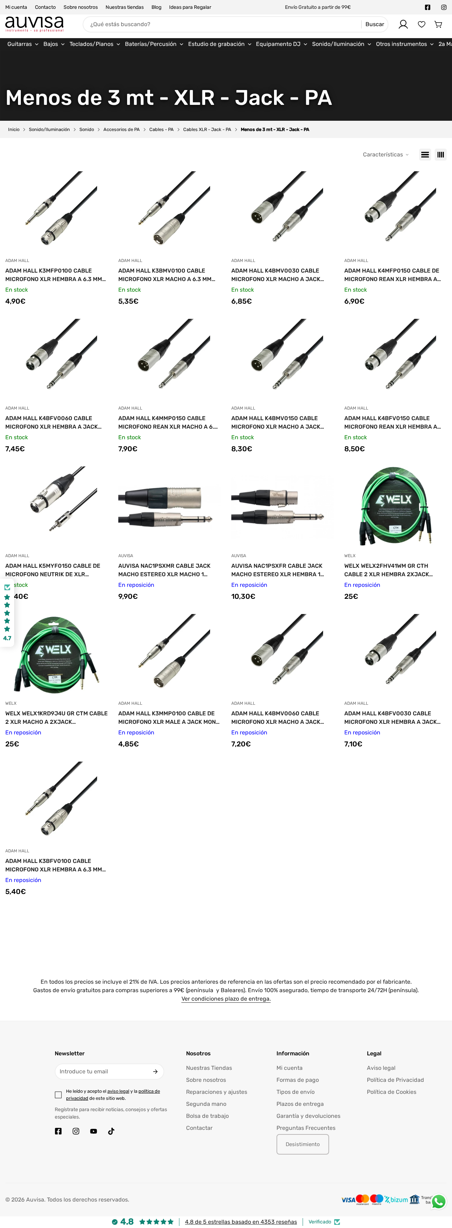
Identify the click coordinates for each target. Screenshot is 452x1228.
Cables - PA (161, 129)
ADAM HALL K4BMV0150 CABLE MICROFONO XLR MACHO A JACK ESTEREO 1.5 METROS (275, 423)
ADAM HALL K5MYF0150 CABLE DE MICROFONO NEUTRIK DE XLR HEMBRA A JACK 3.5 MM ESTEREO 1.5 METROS (56, 570)
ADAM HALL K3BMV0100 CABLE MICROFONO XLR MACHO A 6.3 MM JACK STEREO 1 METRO (165, 275)
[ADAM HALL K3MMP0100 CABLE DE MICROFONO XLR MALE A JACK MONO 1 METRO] (169, 654)
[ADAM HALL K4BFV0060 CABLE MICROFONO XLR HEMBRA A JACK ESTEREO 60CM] (56, 359)
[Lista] (425, 155)
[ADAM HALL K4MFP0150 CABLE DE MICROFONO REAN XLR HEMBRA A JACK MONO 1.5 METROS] (395, 211)
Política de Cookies (391, 1092)
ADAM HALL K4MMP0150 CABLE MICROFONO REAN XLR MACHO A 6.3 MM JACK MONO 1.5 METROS (168, 423)
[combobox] (235, 24)
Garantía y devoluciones (308, 1116)
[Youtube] (93, 1131)
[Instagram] (444, 7)
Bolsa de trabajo (207, 1116)
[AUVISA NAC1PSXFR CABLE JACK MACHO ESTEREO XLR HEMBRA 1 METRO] (282, 507)
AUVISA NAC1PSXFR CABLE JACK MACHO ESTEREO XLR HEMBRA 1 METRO (276, 570)
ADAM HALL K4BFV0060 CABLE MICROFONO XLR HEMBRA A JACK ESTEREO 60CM (51, 423)
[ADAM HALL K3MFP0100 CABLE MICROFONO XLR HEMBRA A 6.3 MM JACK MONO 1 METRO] (56, 211)
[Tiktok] (111, 1131)
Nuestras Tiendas (209, 1068)
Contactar (199, 1128)
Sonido (86, 129)
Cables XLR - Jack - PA (207, 129)
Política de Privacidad (395, 1080)
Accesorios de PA (121, 129)
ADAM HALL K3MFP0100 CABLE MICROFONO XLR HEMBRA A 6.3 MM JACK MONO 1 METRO (53, 275)
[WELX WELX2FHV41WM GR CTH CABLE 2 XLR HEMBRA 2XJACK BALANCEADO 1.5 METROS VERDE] (395, 507)
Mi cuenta (16, 7)
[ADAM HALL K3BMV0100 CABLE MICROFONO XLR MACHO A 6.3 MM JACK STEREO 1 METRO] (169, 211)
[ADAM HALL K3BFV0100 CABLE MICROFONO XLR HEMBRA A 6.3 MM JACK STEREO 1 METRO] (56, 802)
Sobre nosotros (81, 7)
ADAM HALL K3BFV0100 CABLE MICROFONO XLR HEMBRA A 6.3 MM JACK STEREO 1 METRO (53, 866)
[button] (438, 24)
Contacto (45, 7)
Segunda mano (206, 1104)
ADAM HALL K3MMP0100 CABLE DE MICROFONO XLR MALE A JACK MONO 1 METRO (169, 718)
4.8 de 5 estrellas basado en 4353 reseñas (241, 1221)
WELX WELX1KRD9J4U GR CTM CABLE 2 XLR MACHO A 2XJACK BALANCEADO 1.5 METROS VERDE (56, 718)
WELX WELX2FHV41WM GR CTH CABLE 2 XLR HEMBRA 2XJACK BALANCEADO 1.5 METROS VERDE (389, 570)
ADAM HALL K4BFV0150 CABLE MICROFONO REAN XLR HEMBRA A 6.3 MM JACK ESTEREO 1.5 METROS (392, 423)
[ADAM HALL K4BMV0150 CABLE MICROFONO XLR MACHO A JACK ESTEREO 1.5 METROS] (282, 359)
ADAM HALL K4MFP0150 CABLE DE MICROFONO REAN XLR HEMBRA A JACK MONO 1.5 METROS (391, 275)
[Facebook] (427, 7)
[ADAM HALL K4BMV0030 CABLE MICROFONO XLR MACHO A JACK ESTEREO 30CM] (282, 211)
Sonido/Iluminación (49, 129)
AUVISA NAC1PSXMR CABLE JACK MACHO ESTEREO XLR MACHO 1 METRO (164, 570)
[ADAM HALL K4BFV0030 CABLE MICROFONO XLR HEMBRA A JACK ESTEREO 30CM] (395, 654)
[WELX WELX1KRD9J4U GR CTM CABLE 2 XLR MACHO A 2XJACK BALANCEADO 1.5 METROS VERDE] (56, 654)
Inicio (13, 129)
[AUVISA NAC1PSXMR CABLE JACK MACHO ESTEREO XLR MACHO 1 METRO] (169, 507)
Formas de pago (297, 1080)
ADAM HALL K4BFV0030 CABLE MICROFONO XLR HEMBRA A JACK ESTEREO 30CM (390, 718)
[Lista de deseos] (421, 24)
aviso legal (118, 1091)
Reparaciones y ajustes (216, 1092)
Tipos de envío (295, 1092)
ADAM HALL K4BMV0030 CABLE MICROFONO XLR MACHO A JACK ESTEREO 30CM (275, 275)
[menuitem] (23, 44)
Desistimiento (303, 1144)
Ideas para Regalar (190, 7)
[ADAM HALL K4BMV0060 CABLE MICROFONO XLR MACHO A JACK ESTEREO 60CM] (282, 654)
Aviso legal (381, 1068)
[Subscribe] (155, 1071)
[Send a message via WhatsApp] (438, 1201)
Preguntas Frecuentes (305, 1128)
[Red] (441, 155)
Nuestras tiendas (125, 7)
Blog (156, 7)
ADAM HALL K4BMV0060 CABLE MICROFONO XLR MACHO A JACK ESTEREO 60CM (275, 718)
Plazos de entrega (300, 1104)
